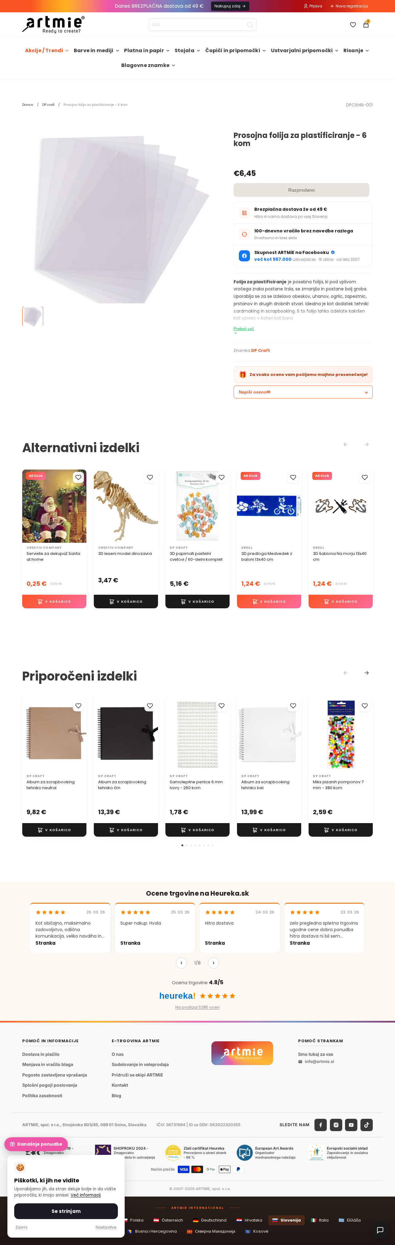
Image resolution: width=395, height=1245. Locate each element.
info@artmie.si (319, 1061)
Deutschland (210, 1220)
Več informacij (86, 1195)
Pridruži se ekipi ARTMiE (137, 1074)
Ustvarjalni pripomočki (302, 50)
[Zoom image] (118, 227)
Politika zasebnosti (42, 1095)
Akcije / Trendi (44, 50)
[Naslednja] (213, 962)
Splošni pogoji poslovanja (49, 1085)
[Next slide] (367, 673)
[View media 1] (32, 316)
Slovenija (286, 1220)
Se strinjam (66, 1211)
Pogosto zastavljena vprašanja (54, 1074)
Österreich (168, 1220)
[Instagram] (336, 1124)
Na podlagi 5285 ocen (197, 1007)
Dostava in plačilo (41, 1053)
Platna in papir (144, 50)
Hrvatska (249, 1220)
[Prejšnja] (181, 962)
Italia (320, 1220)
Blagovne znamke (145, 65)
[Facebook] (320, 1124)
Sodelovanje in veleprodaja (140, 1064)
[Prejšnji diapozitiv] (100, 506)
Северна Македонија (211, 1231)
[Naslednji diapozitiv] (151, 506)
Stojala (184, 50)
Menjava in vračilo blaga (47, 1064)
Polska (132, 1220)
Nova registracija (352, 6)
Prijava (316, 6)
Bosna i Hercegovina (152, 1231)
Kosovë (256, 1231)
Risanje (353, 50)
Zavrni (21, 1227)
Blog (116, 1095)
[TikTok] (366, 1124)
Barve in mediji (93, 50)
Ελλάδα (350, 1220)
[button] (182, 845)
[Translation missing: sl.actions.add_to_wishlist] (78, 477)
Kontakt (120, 1085)
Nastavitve (106, 1227)
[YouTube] (351, 1124)
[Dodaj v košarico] (54, 601)
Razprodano (301, 190)
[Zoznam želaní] (353, 25)
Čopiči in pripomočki (232, 50)
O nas (118, 1053)
